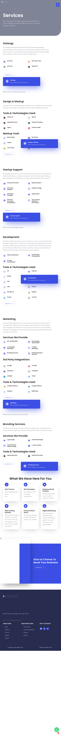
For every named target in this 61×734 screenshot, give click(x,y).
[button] (56, 729)
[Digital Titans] (4, 4)
